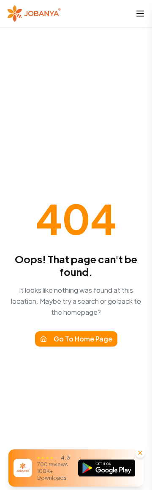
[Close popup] (140, 453)
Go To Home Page (83, 338)
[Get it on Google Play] (106, 468)
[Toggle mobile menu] (140, 13)
